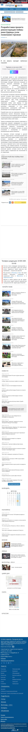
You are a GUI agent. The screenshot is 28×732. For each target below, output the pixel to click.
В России (5, 613)
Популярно (6, 510)
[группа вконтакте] (4, 663)
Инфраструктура (16, 679)
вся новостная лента (14, 484)
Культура (3, 677)
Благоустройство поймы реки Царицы (12, 157)
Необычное (15, 683)
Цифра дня (5, 573)
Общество (3, 675)
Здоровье (3, 679)
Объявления (19, 9)
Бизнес (2, 673)
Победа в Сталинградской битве (9, 691)
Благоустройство (5, 24)
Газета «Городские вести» (7, 717)
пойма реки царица (15, 199)
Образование (15, 673)
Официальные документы (7, 660)
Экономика (3, 671)
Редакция (3, 658)
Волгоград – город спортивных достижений (12, 693)
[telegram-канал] (1, 663)
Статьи (3, 699)
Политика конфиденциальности (7, 725)
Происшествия (16, 669)
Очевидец (3, 683)
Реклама (3, 715)
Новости (5, 9)
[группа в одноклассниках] (6, 663)
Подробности (5, 696)
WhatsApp (14, 272)
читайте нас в (20, 202)
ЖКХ (13, 677)
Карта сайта (4, 719)
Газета (4, 592)
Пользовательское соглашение (20, 723)
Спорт (2, 681)
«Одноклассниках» (8, 277)
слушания (24, 199)
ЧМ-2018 (3, 689)
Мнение (4, 540)
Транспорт (15, 681)
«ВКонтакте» (20, 276)
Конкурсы (4, 708)
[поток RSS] (10, 663)
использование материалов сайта (8, 728)
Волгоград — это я (6, 705)
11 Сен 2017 (3, 37)
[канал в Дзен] (8, 663)
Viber (19, 272)
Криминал (15, 671)
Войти (3, 721)
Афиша (11, 9)
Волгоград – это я (8, 562)
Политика (3, 669)
